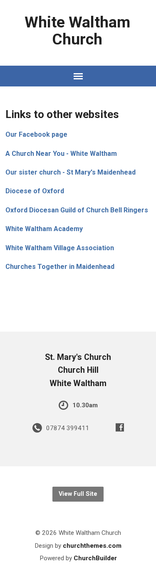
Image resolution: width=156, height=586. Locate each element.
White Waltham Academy (44, 229)
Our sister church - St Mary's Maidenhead (70, 172)
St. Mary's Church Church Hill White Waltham (78, 370)
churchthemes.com (92, 545)
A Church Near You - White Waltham (61, 154)
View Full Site (78, 493)
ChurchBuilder (95, 558)
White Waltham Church (77, 30)
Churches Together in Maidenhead (59, 267)
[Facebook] (120, 427)
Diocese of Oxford (34, 191)
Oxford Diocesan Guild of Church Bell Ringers (76, 210)
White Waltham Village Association (59, 248)
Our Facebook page (36, 134)
